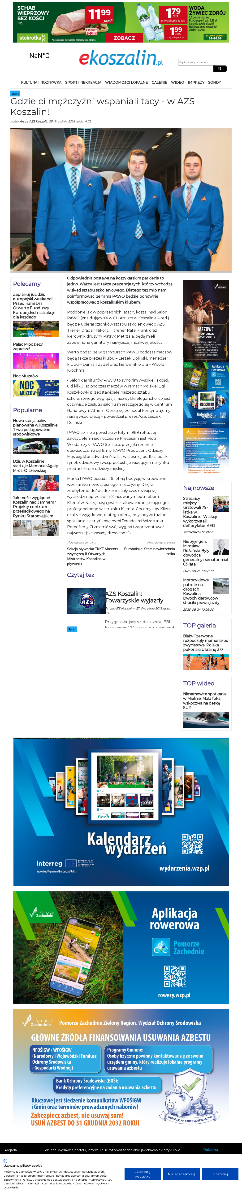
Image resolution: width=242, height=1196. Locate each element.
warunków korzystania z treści (93, 1125)
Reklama (210, 1115)
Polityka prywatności (220, 1127)
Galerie (159, 47)
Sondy (214, 47)
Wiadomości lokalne (126, 47)
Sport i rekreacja (83, 47)
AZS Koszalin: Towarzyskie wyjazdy (134, 562)
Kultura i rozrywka (41, 47)
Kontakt (209, 1121)
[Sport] (86, 565)
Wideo (177, 47)
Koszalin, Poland (39, 20)
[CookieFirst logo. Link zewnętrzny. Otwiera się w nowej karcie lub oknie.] (5, 1161)
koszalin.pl (212, 1134)
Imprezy (196, 47)
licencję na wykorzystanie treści (111, 1135)
